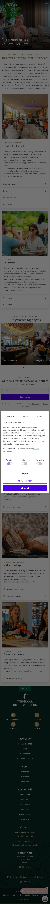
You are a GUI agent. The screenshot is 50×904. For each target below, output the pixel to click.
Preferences (25, 460)
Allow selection (25, 480)
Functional (10, 460)
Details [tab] (25, 416)
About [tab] (39, 416)
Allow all (25, 488)
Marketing (40, 460)
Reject (25, 473)
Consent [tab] (10, 416)
